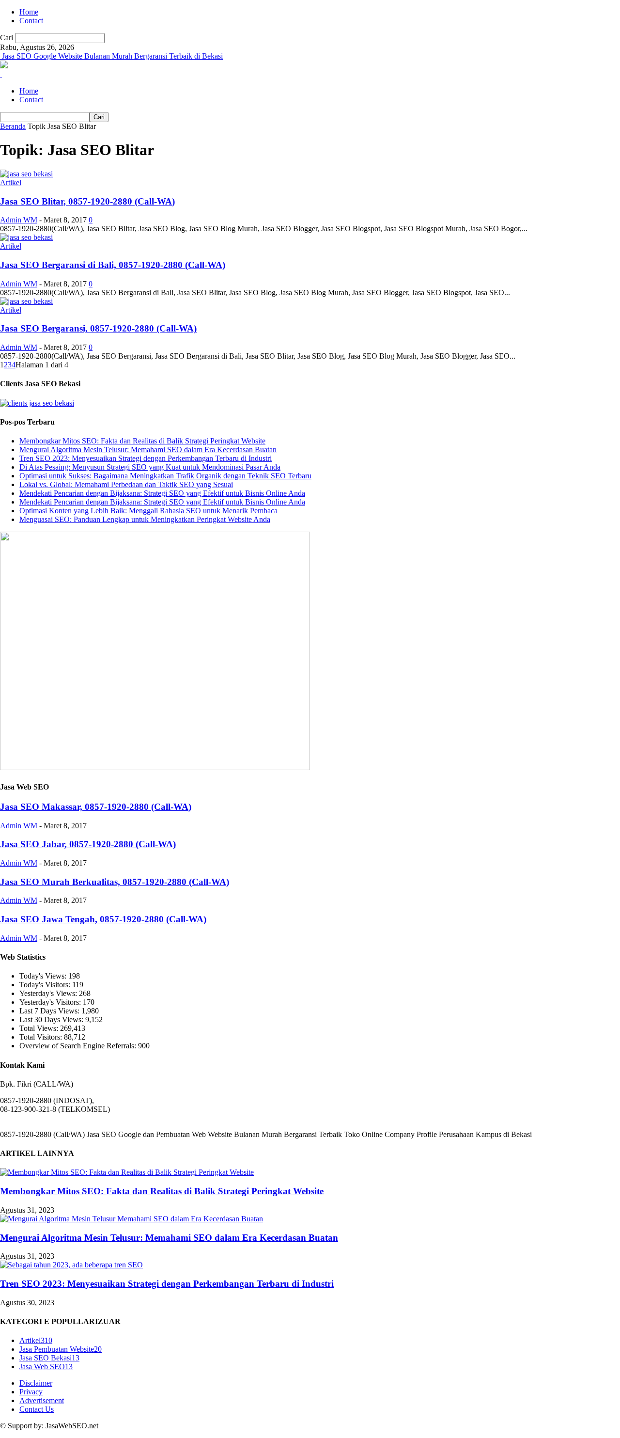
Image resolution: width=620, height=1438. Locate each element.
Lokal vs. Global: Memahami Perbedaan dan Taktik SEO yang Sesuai (126, 484)
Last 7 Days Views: (50, 1011)
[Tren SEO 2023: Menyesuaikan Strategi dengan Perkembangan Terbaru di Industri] (71, 1265)
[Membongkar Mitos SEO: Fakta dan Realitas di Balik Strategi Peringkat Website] (127, 1172)
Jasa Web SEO (46, 1366)
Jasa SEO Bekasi (49, 1358)
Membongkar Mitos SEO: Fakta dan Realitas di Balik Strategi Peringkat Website (142, 441)
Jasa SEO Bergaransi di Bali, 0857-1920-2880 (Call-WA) (112, 265)
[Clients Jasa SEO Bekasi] (37, 403)
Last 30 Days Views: (52, 1019)
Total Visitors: (41, 1037)
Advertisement (41, 1400)
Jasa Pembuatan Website (60, 1349)
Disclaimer (35, 1383)
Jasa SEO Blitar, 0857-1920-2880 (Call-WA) (87, 201)
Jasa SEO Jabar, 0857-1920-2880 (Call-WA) (88, 844)
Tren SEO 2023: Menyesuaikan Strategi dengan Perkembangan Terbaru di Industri (145, 458)
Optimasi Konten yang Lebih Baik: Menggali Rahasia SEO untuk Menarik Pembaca (148, 510)
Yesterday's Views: (49, 993)
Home (28, 12)
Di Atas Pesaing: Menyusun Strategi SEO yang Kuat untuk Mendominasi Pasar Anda (149, 467)
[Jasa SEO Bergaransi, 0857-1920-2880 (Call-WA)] (26, 301)
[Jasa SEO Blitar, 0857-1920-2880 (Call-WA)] (26, 174)
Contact (31, 20)
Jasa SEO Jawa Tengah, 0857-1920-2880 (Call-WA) (103, 919)
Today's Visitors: (45, 984)
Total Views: (39, 1028)
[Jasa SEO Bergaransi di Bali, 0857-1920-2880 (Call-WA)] (26, 237)
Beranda (13, 126)
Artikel (10, 182)
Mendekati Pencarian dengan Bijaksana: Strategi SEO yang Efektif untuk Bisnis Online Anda (162, 493)
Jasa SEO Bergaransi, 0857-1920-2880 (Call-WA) (98, 328)
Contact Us (36, 1409)
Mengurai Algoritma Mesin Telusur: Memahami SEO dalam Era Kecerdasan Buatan (148, 449)
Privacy (31, 1392)
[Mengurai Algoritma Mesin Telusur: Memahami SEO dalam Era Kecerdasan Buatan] (131, 1219)
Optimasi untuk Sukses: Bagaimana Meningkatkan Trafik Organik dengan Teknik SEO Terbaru (165, 476)
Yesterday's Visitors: (51, 1002)
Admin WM (18, 220)
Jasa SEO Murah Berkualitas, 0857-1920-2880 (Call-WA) (114, 882)
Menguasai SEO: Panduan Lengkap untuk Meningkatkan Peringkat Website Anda (144, 519)
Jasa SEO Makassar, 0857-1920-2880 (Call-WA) (95, 807)
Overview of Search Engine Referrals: (78, 1046)
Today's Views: (43, 976)
